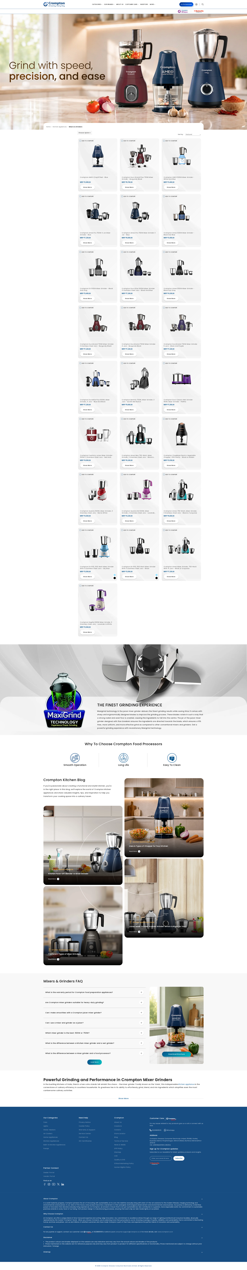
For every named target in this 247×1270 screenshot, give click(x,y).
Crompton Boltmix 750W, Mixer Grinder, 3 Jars (138, 401)
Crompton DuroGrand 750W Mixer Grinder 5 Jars (180, 345)
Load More (95, 1062)
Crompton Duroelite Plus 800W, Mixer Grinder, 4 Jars (95, 401)
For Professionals (186, 4)
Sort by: (180, 134)
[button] (97, 4)
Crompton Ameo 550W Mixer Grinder (179, 289)
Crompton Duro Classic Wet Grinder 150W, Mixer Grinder (178, 401)
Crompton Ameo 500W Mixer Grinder (179, 234)
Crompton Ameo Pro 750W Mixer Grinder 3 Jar (138, 234)
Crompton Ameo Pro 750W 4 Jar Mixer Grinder (95, 234)
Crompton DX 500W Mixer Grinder (96, 289)
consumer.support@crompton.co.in (128, 1232)
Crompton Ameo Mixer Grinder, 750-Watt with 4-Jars (180, 568)
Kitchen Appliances (60, 127)
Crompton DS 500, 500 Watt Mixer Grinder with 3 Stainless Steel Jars (97, 568)
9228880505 (156, 1130)
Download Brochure (176, 1054)
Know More (87, 187)
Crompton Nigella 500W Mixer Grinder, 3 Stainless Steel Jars (96, 623)
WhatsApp (171, 1130)
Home (48, 127)
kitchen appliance (186, 1084)
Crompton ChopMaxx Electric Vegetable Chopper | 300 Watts (180, 456)
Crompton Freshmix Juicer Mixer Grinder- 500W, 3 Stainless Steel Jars (96, 456)
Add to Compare (88, 141)
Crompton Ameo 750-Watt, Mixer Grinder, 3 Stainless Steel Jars (180, 512)
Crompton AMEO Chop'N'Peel (94, 177)
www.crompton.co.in (165, 1232)
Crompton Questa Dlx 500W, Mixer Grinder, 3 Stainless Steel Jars (138, 512)
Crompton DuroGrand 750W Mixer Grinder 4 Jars (138, 345)
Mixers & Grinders (75, 127)
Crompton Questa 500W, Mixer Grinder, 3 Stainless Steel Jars (96, 512)
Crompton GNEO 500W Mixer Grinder (179, 178)
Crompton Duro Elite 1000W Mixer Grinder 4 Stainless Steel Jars (138, 289)
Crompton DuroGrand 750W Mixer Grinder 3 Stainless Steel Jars (97, 345)
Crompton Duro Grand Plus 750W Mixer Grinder (137, 178)
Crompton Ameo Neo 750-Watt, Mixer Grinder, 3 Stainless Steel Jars (138, 456)
